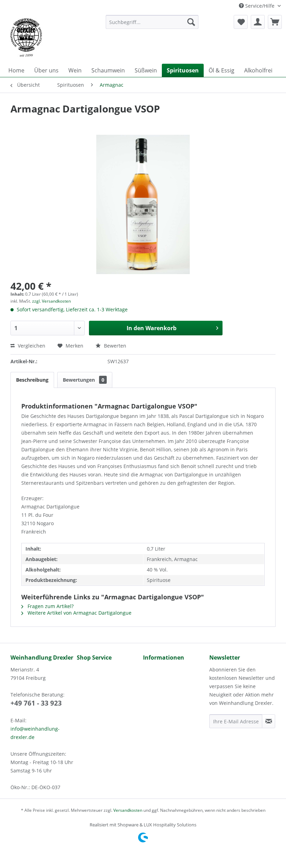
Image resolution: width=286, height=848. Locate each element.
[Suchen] (191, 22)
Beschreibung (32, 379)
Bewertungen (83, 379)
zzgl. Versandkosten (51, 301)
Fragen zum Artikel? (50, 606)
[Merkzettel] (241, 22)
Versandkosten (127, 810)
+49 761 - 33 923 (36, 703)
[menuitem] (152, 22)
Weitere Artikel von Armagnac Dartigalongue (78, 612)
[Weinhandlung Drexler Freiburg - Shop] (51, 37)
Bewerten (114, 345)
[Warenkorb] (275, 22)
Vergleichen (30, 345)
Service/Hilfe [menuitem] (260, 5)
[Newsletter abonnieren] (268, 721)
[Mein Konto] (258, 22)
